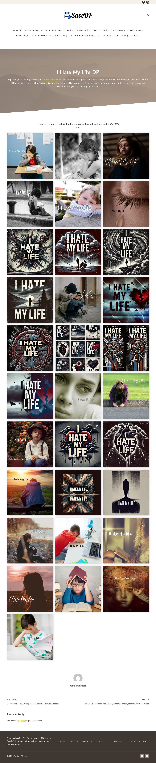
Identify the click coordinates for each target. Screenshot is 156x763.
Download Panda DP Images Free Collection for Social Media (33, 702)
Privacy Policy (103, 741)
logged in (22, 720)
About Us (73, 741)
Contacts (87, 741)
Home (16, 30)
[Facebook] (143, 2)
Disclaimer (119, 741)
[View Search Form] (148, 15)
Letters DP (120, 36)
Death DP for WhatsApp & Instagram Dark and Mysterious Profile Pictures (117, 702)
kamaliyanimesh (78, 685)
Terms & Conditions (137, 741)
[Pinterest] (147, 2)
